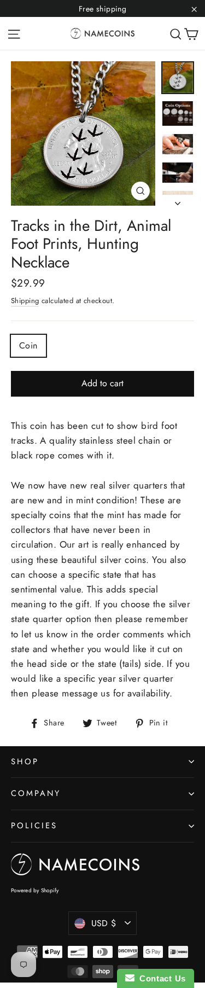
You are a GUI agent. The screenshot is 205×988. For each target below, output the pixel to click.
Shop (25, 761)
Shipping (25, 300)
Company (36, 793)
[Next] (177, 200)
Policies (34, 826)
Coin (28, 345)
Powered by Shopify (35, 890)
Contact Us (160, 978)
